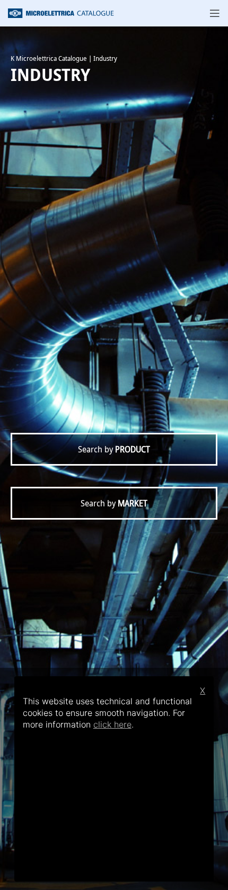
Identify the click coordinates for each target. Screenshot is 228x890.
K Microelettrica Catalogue (49, 58)
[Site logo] (61, 12)
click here (112, 724)
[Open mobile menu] (214, 13)
